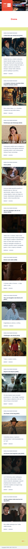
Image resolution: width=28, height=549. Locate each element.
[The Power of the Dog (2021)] (14, 425)
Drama (5, 33)
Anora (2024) (7, 164)
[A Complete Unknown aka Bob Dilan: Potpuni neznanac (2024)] (14, 96)
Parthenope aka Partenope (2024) (13, 123)
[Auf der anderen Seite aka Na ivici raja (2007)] (14, 512)
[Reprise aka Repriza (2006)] (14, 383)
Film (8, 33)
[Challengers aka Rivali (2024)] (14, 347)
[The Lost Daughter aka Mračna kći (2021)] (14, 311)
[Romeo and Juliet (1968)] (14, 271)
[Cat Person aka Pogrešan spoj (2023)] (14, 465)
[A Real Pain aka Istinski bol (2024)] (14, 47)
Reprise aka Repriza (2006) (11, 371)
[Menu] (14, 5)
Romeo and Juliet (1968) (10, 259)
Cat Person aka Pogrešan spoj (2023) (14, 453)
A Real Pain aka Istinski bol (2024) (13, 35)
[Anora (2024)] (14, 176)
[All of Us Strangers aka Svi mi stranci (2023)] (14, 223)
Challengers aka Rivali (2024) (12, 335)
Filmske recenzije (13, 33)
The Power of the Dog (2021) (11, 413)
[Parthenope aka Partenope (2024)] (14, 134)
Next (23, 541)
